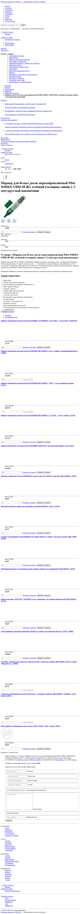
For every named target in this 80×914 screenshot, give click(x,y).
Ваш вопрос (37, 809)
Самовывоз (9, 10)
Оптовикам (9, 14)
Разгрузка (8, 845)
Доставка (8, 8)
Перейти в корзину (29, 232)
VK (6, 176)
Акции (7, 16)
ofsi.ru (7, 160)
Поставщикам (10, 865)
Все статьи (4, 138)
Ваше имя (31, 776)
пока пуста (5, 49)
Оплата (7, 6)
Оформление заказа (12, 861)
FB (6, 178)
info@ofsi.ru (9, 163)
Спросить (9, 820)
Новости (4, 100)
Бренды (7, 872)
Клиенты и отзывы (12, 835)
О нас (7, 17)
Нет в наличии (28, 379)
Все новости (5, 118)
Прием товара (10, 846)
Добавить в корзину (44, 232)
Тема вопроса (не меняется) (36, 790)
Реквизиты (9, 832)
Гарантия (8, 874)
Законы (7, 878)
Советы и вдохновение (9, 120)
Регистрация (9, 43)
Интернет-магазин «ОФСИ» (11, 912)
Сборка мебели (10, 848)
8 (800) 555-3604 (6, 152)
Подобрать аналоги (8, 311)
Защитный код (31, 817)
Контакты (8, 19)
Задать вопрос (10, 21)
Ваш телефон (32, 780)
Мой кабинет (9, 45)
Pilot (6, 247)
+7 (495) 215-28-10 (21, 760)
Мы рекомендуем (11, 317)
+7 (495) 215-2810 (7, 149)
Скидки (8, 857)
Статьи (7, 880)
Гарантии (8, 12)
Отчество (29, 771)
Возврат (8, 876)
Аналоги (8, 315)
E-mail (30, 785)
